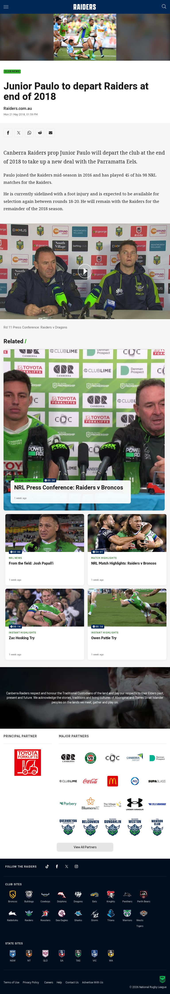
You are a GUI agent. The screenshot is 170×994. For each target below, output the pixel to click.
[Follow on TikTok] (47, 866)
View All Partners (85, 847)
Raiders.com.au (18, 108)
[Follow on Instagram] (76, 866)
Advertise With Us (92, 982)
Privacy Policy (31, 982)
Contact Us (72, 982)
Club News (12, 71)
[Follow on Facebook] (57, 866)
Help (59, 982)
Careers (48, 982)
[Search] (164, 7)
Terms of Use (11, 982)
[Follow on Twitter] (66, 866)
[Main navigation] (6, 6)
